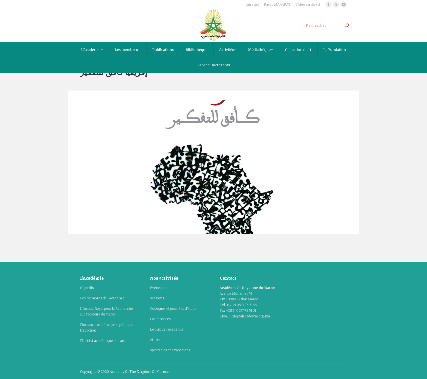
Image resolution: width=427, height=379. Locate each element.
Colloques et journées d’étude (173, 309)
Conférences (160, 319)
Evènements (160, 288)
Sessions (157, 298)
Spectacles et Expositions (170, 350)
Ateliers (156, 340)
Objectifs (87, 288)
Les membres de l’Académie (102, 298)
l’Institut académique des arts (103, 341)
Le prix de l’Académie (166, 329)
